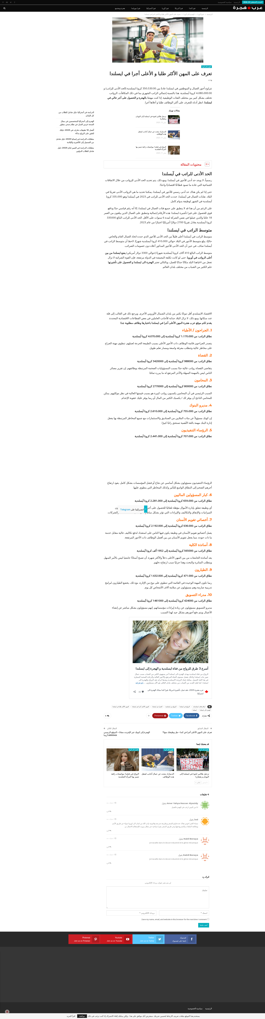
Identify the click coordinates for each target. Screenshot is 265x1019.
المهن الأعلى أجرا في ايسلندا (140, 707)
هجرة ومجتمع (120, 8)
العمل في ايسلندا (157, 707)
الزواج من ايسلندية (170, 707)
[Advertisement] (158, 291)
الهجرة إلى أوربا (206, 66)
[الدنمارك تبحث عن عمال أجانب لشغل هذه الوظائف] (174, 134)
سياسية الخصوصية (225, 2)
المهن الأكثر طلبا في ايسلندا (120, 707)
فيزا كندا (192, 8)
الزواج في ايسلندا (185, 707)
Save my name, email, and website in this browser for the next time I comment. (174, 919)
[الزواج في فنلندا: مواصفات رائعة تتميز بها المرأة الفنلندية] (174, 150)
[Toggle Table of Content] (206, 164)
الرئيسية (237, 2)
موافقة (82, 1016)
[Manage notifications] (7, 1012)
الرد (107, 811)
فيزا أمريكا (179, 8)
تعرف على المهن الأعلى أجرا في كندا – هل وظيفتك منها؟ (187, 732)
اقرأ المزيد (71, 1016)
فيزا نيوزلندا (135, 8)
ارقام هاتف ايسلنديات (199, 707)
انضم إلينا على (132, 509)
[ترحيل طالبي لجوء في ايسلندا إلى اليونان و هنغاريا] (174, 119)
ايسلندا (195, 710)
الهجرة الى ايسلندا (205, 710)
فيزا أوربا (165, 8)
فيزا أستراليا (151, 8)
